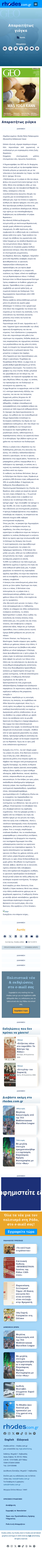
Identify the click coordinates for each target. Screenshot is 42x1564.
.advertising (34, 1536)
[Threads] (25, 1433)
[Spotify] (34, 1433)
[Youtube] (17, 1433)
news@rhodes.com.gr (21, 1479)
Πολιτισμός (20, 1140)
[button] (36, 4)
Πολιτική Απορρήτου (15, 1524)
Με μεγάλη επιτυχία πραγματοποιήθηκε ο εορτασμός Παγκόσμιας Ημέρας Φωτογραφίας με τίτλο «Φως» (25, 1153)
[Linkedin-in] (30, 1433)
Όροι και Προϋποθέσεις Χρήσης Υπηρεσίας (20, 1517)
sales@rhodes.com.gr (12, 1484)
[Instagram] (9, 1433)
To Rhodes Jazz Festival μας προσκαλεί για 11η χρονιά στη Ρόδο (24, 1410)
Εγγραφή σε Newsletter (16, 1510)
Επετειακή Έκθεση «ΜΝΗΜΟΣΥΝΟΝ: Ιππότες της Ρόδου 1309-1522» (25, 1268)
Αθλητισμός (20, 1109)
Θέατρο (20, 1040)
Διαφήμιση (11, 1505)
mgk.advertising (25, 1449)
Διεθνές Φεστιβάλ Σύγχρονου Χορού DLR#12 (25, 1390)
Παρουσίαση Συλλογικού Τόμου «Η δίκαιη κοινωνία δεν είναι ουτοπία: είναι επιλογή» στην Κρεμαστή (24, 1293)
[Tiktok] (21, 1433)
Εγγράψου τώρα (21, 1010)
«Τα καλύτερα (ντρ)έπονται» (23, 1249)
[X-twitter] (13, 1433)
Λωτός (22, 37)
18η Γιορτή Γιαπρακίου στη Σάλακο (24, 1315)
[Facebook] (5, 1433)
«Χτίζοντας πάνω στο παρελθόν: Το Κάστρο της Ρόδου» (26, 1047)
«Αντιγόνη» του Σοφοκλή (25, 1071)
